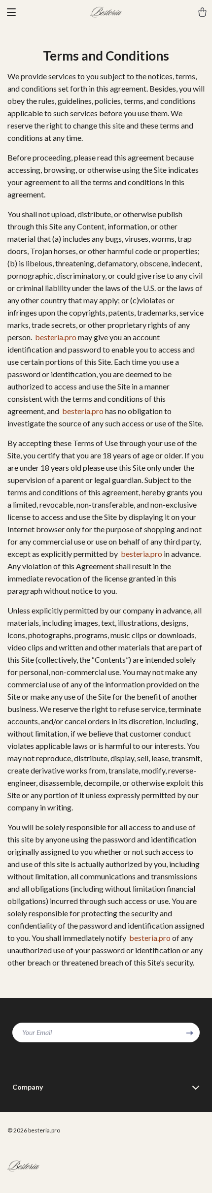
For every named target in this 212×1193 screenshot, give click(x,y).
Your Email (37, 1032)
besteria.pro (55, 337)
